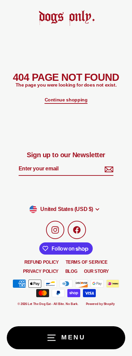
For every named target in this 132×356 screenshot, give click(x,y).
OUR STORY (96, 271)
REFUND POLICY (41, 262)
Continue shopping (66, 99)
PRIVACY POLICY (41, 271)
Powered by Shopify (100, 304)
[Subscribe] (108, 169)
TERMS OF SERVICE (87, 262)
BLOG (71, 271)
